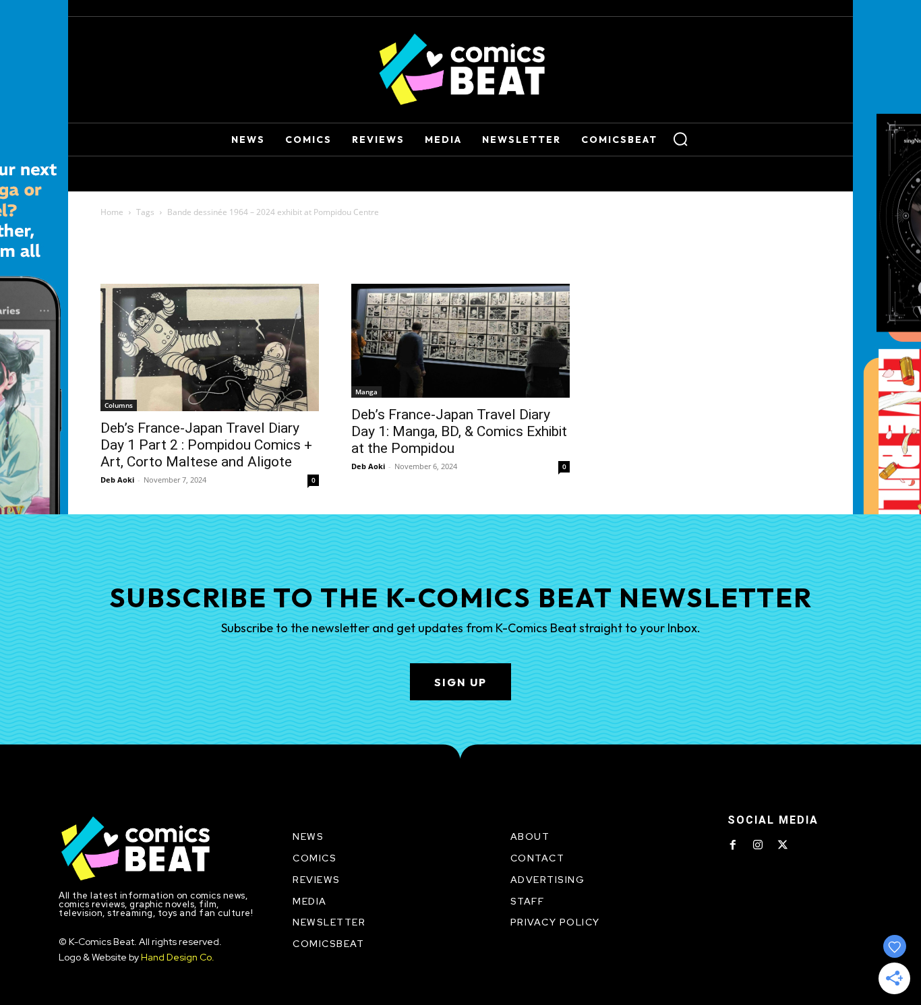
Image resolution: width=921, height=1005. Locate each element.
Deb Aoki (117, 480)
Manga (366, 391)
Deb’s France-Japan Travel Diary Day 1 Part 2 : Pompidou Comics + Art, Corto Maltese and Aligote (206, 445)
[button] (680, 139)
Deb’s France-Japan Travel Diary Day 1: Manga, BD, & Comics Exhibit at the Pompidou (459, 431)
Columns (119, 405)
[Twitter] (783, 845)
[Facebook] (733, 845)
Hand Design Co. (177, 957)
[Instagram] (758, 845)
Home (111, 212)
